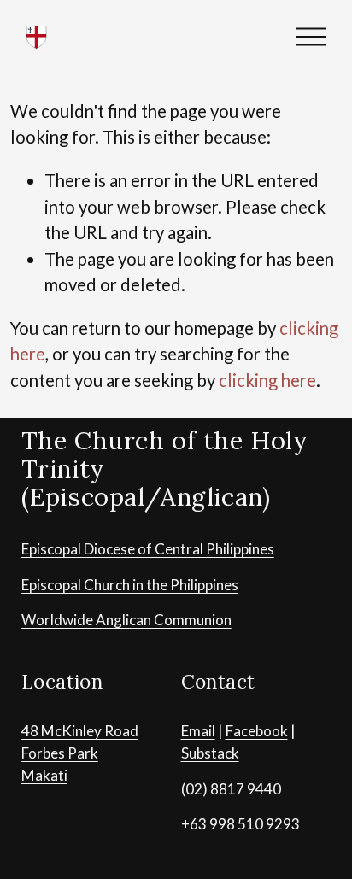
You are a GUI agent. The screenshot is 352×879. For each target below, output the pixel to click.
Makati (44, 775)
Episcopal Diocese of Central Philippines (147, 549)
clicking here (267, 380)
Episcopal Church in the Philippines (129, 585)
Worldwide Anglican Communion (126, 620)
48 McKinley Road (79, 731)
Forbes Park (59, 753)
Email (198, 731)
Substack (210, 753)
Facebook (257, 731)
